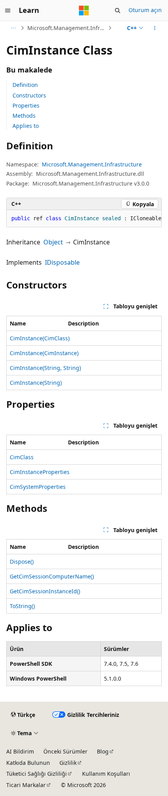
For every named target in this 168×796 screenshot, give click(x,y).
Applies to (26, 125)
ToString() (22, 606)
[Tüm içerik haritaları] (13, 28)
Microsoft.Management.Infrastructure (66, 28)
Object (53, 242)
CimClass (22, 457)
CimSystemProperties (38, 486)
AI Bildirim (20, 751)
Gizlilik (68, 762)
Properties (26, 105)
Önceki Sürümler (65, 751)
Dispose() (22, 561)
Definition (25, 84)
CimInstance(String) (36, 382)
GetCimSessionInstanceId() (45, 591)
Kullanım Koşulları (106, 773)
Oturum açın (145, 10)
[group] (84, 218)
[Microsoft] (84, 10)
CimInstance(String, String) (45, 367)
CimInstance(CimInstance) (44, 353)
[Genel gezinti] (8, 11)
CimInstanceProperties (40, 472)
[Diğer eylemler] (155, 28)
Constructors (29, 95)
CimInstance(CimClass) (40, 338)
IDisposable (62, 262)
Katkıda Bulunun (28, 762)
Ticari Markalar (26, 785)
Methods (24, 115)
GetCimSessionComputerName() (52, 576)
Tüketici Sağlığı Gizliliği (36, 773)
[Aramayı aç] (117, 11)
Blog (103, 751)
